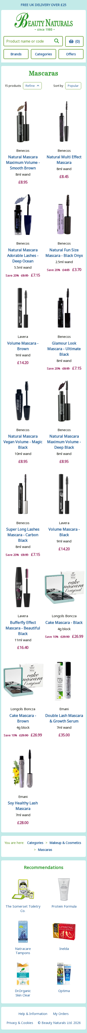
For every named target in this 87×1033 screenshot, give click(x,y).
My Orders (61, 1013)
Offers (71, 54)
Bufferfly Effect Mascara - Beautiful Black (23, 628)
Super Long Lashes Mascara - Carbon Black (22, 535)
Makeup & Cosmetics (65, 842)
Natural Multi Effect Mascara (64, 159)
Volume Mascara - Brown (23, 346)
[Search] (56, 40)
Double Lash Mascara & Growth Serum (64, 718)
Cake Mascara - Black (64, 622)
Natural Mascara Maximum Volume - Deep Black (64, 442)
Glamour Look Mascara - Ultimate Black (64, 349)
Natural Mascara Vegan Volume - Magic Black (22, 442)
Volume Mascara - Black (64, 532)
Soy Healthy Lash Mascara (23, 805)
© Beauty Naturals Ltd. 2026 (59, 1023)
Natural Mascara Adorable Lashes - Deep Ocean (23, 255)
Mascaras (43, 73)
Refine (31, 86)
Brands (16, 54)
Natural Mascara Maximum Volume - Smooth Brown (23, 162)
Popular (73, 86)
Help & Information (32, 1013)
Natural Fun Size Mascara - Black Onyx (64, 252)
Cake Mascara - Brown (23, 718)
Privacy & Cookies (19, 1023)
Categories (43, 54)
